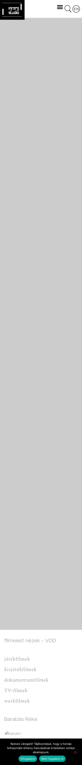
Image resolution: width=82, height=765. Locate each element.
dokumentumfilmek (26, 680)
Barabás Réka (20, 719)
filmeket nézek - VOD (30, 640)
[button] (60, 7)
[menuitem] (76, 9)
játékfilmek (17, 659)
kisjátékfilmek (20, 669)
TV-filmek (16, 690)
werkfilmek (17, 701)
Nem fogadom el (52, 758)
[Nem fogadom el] (75, 751)
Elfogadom (28, 758)
